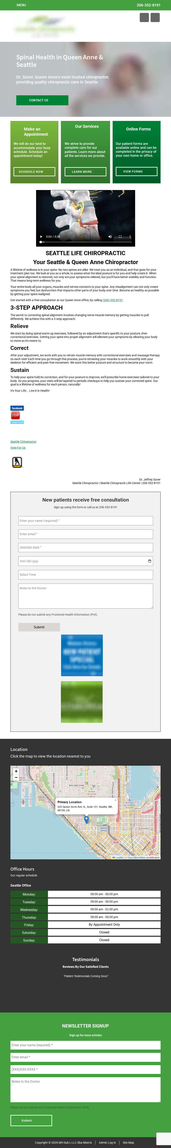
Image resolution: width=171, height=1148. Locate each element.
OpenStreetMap (137, 857)
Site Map (128, 1142)
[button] (86, 820)
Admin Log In (107, 1142)
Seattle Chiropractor (23, 441)
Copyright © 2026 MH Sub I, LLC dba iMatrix (63, 1142)
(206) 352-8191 (113, 300)
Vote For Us (17, 447)
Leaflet (119, 857)
